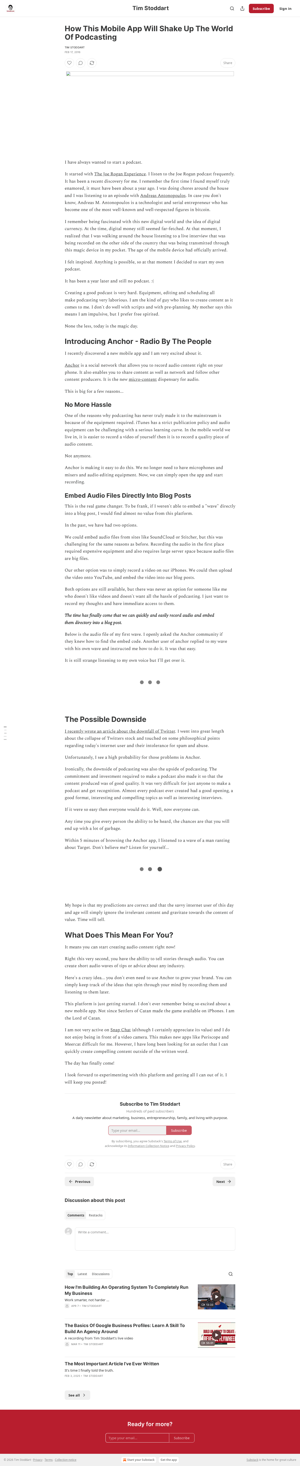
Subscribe (261, 8)
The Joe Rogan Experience (120, 174)
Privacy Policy (185, 1146)
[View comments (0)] (80, 63)
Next (220, 1181)
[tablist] (85, 1215)
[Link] (58, 341)
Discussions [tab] (100, 1274)
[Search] (232, 8)
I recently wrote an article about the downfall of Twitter (120, 731)
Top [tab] (70, 1274)
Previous (82, 1181)
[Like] (69, 63)
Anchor (72, 365)
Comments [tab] (76, 1215)
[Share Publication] (242, 8)
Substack (252, 1460)
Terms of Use (173, 1141)
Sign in (285, 8)
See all (74, 1395)
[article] (150, 1299)
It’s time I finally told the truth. (89, 1370)
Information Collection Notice (148, 1146)
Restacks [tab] (95, 1215)
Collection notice (65, 1460)
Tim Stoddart (75, 47)
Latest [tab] (82, 1274)
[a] (216, 1296)
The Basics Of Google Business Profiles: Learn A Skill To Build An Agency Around (125, 1328)
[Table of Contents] (5, 733)
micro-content (143, 379)
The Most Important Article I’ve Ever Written (112, 1363)
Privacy (37, 1460)
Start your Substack (140, 1460)
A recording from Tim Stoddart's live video (99, 1338)
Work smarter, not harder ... (87, 1299)
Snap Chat (120, 1030)
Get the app (169, 1460)
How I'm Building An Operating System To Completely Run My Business (126, 1290)
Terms (49, 1460)
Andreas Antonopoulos (163, 195)
